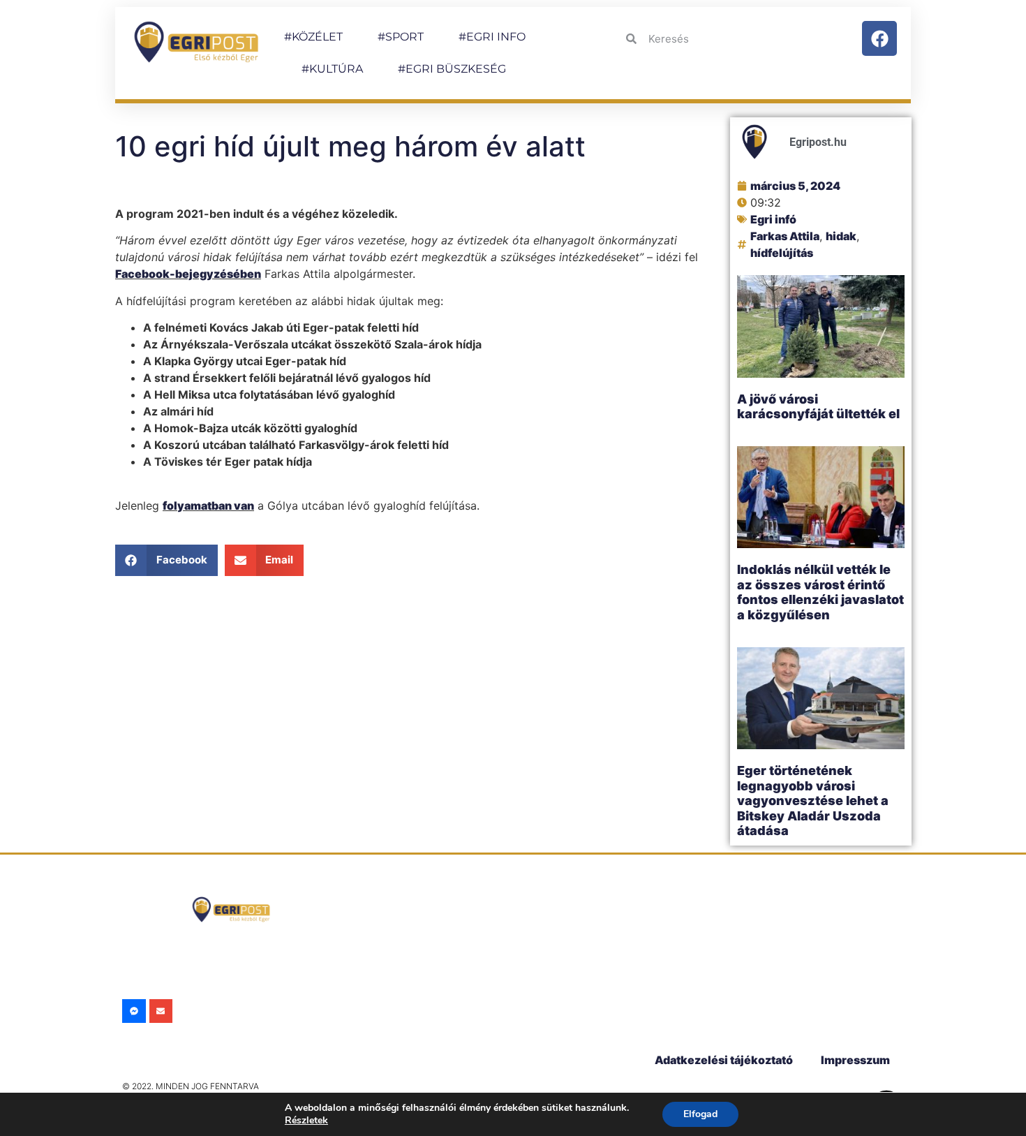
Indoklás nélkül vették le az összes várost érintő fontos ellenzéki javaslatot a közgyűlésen (820, 592)
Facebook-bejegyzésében (188, 274)
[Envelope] (161, 1011)
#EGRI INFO (492, 36)
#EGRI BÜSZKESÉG (452, 68)
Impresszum (855, 1060)
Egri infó (773, 219)
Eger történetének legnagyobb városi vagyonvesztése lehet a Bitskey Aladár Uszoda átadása (813, 800)
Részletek (306, 1120)
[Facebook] (879, 38)
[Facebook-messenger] (134, 1011)
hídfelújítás (781, 253)
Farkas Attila (784, 236)
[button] (166, 560)
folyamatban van (208, 505)
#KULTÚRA (332, 68)
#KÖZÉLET (313, 36)
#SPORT (401, 36)
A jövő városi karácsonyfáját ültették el (818, 407)
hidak (841, 236)
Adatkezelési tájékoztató (724, 1060)
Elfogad (700, 1114)
